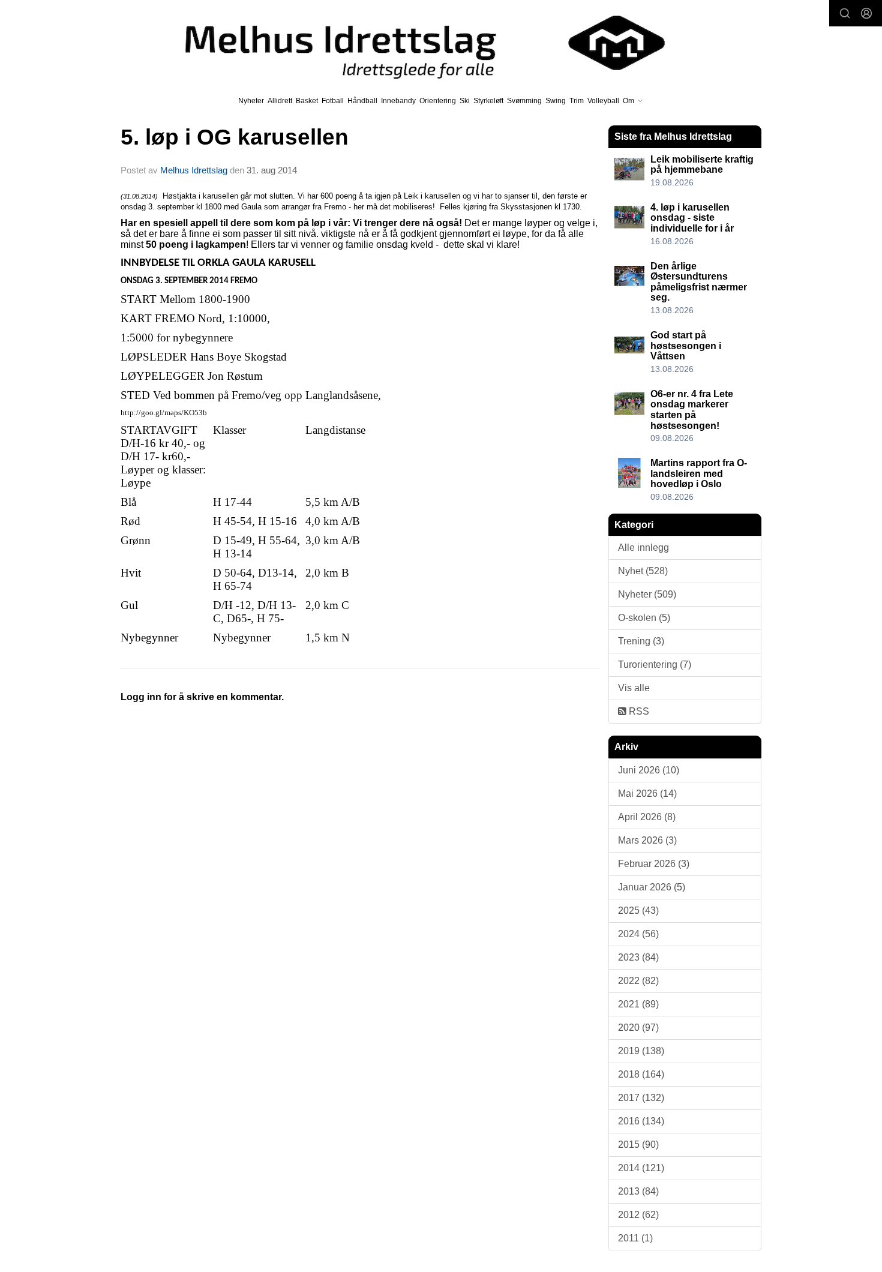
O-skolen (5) (644, 618)
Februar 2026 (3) (653, 864)
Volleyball (603, 101)
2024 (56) (638, 934)
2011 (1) (635, 1238)
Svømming (524, 101)
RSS (637, 711)
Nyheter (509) (647, 594)
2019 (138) (641, 1051)
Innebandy (398, 101)
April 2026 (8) (647, 817)
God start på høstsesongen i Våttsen (685, 345)
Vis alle (634, 688)
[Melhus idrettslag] (411, 43)
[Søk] (845, 13)
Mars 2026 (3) (647, 840)
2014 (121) (641, 1168)
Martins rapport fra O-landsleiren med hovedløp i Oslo (698, 473)
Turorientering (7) (654, 664)
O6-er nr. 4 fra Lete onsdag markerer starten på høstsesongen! (691, 410)
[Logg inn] (866, 13)
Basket (307, 101)
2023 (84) (638, 957)
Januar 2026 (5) (651, 887)
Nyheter (251, 101)
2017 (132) (641, 1098)
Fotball (333, 101)
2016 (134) (641, 1121)
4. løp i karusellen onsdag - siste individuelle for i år (692, 217)
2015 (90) (638, 1144)
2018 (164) (641, 1074)
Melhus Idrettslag (193, 170)
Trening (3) (641, 641)
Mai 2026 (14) (647, 793)
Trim (576, 101)
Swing (555, 101)
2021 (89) (638, 1004)
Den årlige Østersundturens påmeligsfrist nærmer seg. (698, 282)
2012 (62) (638, 1215)
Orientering (437, 101)
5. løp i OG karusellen (235, 137)
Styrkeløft (488, 101)
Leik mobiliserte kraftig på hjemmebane (702, 164)
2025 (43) (638, 910)
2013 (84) (638, 1191)
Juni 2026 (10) (648, 770)
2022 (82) (638, 981)
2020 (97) (638, 1027)
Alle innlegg (643, 547)
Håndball (362, 101)
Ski (465, 101)
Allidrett (280, 101)
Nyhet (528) (643, 571)
